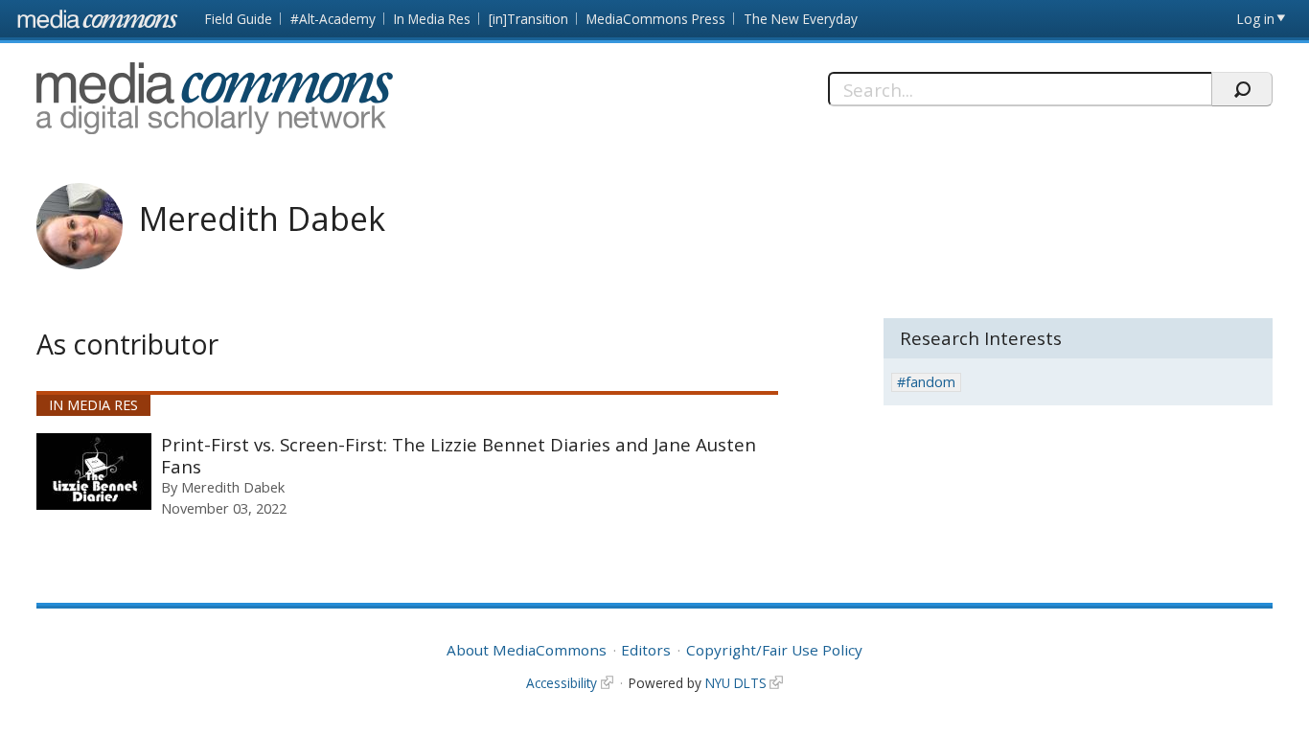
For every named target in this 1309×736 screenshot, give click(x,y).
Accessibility (561, 683)
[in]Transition (528, 19)
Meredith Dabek (233, 486)
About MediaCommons (527, 649)
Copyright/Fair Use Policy (774, 649)
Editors (646, 649)
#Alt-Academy (333, 19)
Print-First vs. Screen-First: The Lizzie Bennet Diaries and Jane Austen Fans (458, 455)
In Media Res (432, 19)
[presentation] (93, 471)
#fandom (926, 382)
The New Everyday (801, 19)
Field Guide (238, 19)
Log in (1256, 19)
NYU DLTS (736, 683)
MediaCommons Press (655, 19)
